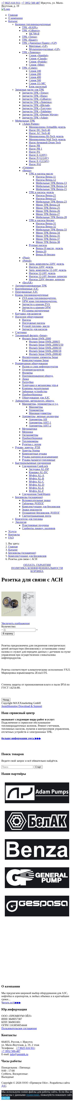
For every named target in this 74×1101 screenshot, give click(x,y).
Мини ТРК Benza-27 (48, 214)
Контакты (14, 534)
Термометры (36, 410)
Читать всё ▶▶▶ (11, 1002)
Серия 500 (35, 80)
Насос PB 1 (35, 148)
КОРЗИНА (37, 571)
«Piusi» (26, 257)
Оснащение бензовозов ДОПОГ (41, 512)
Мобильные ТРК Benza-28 (51, 217)
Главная (13, 14)
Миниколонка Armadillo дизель (47, 126)
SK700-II (34, 33)
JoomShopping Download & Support (21, 706)
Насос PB (34, 145)
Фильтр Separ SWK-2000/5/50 (46, 344)
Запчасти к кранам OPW (36, 307)
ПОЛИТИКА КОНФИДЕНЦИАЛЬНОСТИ (37, 568)
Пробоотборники (32, 394)
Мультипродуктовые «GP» (44, 49)
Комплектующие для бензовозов (41, 506)
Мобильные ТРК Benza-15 (51, 189)
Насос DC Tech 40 (39, 130)
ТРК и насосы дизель (41, 192)
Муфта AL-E (36, 487)
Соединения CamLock (35, 466)
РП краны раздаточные (35, 310)
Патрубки (28, 382)
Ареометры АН (38, 419)
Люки (25, 378)
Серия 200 (35, 74)
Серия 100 (35, 70)
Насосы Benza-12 (46, 179)
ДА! (3, 1085)
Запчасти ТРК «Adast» (35, 117)
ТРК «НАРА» (30, 27)
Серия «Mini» (37, 64)
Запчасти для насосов (34, 329)
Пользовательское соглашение (19, 1028)
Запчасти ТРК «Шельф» (36, 105)
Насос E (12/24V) (39, 161)
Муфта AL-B (36, 478)
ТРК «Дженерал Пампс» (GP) (39, 42)
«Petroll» (27, 260)
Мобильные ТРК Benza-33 (51, 229)
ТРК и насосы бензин (41, 220)
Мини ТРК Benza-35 (48, 235)
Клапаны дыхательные (35, 388)
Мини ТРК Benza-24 (48, 204)
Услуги (12, 531)
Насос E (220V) (38, 154)
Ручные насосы (38, 245)
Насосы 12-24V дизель (42, 273)
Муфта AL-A (36, 475)
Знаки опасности (32, 509)
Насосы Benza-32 (46, 226)
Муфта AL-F (36, 490)
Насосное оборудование (29, 316)
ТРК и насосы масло (41, 173)
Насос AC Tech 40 (39, 133)
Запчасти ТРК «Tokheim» (37, 111)
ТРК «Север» (30, 67)
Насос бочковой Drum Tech (45, 142)
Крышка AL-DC (38, 472)
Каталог (13, 21)
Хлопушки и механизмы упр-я (40, 385)
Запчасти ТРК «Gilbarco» (36, 98)
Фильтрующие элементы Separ (40, 357)
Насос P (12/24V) (39, 158)
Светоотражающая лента (36, 515)
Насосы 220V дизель (41, 266)
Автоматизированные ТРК (31, 285)
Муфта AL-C (36, 481)
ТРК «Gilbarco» (31, 30)
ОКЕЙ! (5, 1098)
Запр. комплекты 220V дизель (46, 263)
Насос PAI (35, 164)
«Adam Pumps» (31, 123)
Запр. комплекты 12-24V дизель (47, 270)
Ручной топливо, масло (36, 326)
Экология (20, 522)
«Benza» (27, 170)
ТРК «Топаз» (29, 36)
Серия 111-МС (37, 83)
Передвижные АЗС (26, 291)
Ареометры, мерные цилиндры (40, 416)
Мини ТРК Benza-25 (48, 207)
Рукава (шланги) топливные (38, 459)
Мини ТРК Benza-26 (48, 210)
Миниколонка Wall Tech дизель (47, 139)
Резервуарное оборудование (31, 363)
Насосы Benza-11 (46, 176)
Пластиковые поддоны (35, 525)
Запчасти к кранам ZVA (36, 304)
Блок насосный (38, 86)
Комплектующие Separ (35, 360)
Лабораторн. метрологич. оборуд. (34, 400)
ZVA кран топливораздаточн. (39, 298)
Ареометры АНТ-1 (40, 422)
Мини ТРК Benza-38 (48, 242)
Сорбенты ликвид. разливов (38, 528)
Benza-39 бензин (45, 254)
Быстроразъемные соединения (33, 462)
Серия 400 (35, 77)
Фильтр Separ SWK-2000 (36, 338)
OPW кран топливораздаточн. (39, 301)
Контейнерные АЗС (27, 288)
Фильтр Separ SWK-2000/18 (45, 350)
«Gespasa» (28, 167)
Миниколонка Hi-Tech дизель (46, 136)
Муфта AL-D (36, 484)
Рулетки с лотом (31, 444)
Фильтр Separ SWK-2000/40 (45, 354)
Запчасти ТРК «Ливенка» (37, 102)
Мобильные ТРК (25, 120)
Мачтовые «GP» (38, 46)
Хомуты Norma (31, 450)
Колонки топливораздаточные (33, 24)
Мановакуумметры (40, 413)
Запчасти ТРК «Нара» (35, 95)
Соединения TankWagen (36, 494)
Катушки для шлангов (28, 313)
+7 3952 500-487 (10, 1051)
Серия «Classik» (38, 58)
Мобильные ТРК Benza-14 (51, 186)
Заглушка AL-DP (39, 469)
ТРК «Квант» (30, 39)
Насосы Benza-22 (46, 198)
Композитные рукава (34, 453)
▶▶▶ (21, 738)
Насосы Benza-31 (46, 223)
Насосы (26, 319)
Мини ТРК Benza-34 (48, 232)
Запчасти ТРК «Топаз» (35, 92)
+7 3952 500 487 (30, 2)
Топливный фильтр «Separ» (31, 335)
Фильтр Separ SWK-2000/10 (45, 347)
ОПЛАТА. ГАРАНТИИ (37, 564)
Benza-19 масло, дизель (49, 248)
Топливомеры (30, 441)
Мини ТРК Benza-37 (48, 238)
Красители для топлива (29, 518)
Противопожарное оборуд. (37, 375)
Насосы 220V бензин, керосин (47, 279)
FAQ (11, 537)
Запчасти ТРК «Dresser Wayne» (40, 114)
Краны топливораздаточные (31, 294)
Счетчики (21, 332)
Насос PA (34, 151)
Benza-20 (41, 251)
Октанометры (30, 434)
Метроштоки (29, 428)
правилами (32, 1094)
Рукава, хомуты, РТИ (27, 447)
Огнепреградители (33, 369)
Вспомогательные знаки (36, 500)
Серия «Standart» (39, 55)
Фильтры (27, 372)
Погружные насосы (33, 322)
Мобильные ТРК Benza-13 (51, 182)
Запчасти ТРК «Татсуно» (37, 108)
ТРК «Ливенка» (31, 52)
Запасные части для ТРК (29, 89)
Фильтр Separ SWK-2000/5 (44, 341)
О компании (15, 18)
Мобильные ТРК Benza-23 (51, 201)
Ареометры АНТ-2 (40, 425)
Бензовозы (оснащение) (29, 497)
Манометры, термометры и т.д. (40, 403)
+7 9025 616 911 (10, 2)
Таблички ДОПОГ (33, 503)
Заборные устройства (34, 391)
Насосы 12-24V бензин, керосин (48, 276)
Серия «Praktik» (38, 61)
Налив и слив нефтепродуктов (40, 366)
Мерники (27, 431)
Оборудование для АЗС (36, 397)
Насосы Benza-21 (46, 195)
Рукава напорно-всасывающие (40, 456)
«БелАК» (27, 282)
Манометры (36, 406)
